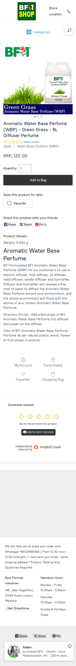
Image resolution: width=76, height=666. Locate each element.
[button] (17, 203)
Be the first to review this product (38, 423)
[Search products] (69, 30)
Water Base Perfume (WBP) (38, 146)
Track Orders (52, 365)
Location (55, 14)
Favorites (23, 379)
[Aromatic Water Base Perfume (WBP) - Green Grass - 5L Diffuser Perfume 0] (38, 79)
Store (53, 8)
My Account (23, 365)
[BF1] (26, 11)
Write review (31, 142)
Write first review (40, 432)
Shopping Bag (53, 379)
